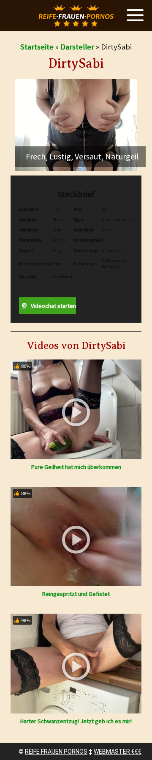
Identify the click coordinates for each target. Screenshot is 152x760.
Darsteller (77, 47)
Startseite (37, 47)
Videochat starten (53, 306)
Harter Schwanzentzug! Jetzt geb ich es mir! (76, 721)
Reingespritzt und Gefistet (76, 594)
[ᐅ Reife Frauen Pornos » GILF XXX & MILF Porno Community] (76, 15)
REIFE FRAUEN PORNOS (56, 751)
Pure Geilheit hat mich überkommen (76, 467)
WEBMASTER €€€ (117, 751)
